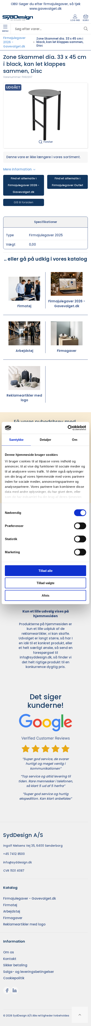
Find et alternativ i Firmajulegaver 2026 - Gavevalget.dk (23, 185)
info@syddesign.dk (36, 657)
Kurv (86, 20)
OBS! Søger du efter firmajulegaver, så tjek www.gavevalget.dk (45, 6)
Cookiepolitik (13, 978)
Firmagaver (66, 350)
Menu (5, 31)
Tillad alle (45, 570)
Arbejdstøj (24, 350)
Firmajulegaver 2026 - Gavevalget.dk (14, 42)
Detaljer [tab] (45, 439)
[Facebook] (7, 990)
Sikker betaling (15, 965)
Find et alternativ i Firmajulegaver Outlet (67, 181)
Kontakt (9, 959)
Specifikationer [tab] (45, 222)
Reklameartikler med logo (24, 397)
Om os (8, 952)
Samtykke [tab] (16, 439)
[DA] (18, 18)
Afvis (45, 595)
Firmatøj (24, 306)
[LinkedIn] (14, 990)
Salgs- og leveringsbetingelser (28, 971)
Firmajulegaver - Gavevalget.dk (29, 898)
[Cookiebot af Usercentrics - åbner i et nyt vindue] (67, 428)
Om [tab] (74, 439)
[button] (45, 115)
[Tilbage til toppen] (80, 1015)
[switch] (80, 525)
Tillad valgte (45, 583)
